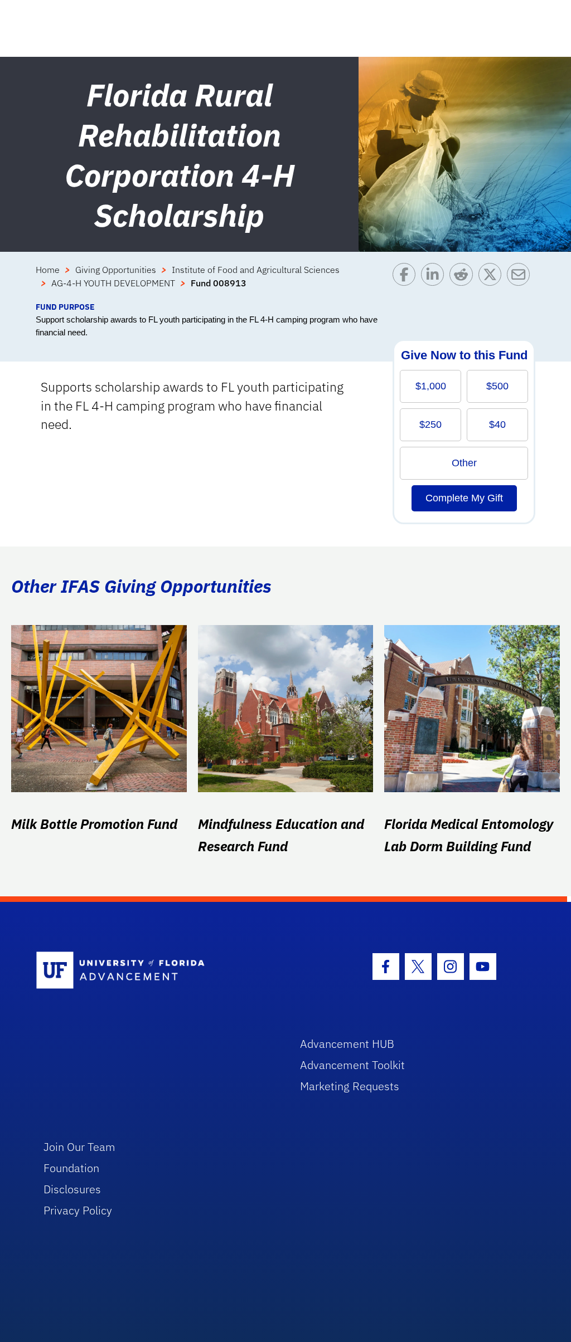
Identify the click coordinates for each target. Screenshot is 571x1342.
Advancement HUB (347, 1043)
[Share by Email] (521, 282)
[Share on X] (492, 282)
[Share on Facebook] (407, 282)
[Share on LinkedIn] (435, 282)
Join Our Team (79, 1146)
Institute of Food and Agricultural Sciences (256, 269)
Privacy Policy (77, 1210)
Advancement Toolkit (352, 1064)
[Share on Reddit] (463, 282)
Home (48, 269)
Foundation (71, 1167)
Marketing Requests (349, 1086)
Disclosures (72, 1189)
